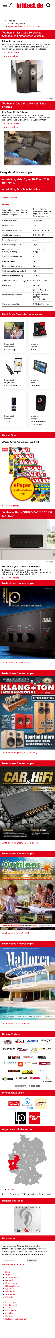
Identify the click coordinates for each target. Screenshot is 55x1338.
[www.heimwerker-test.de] (41, 1108)
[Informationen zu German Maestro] (14, 1057)
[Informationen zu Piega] (41, 1071)
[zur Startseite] (30, 5)
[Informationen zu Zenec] (34, 1086)
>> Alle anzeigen (10, 56)
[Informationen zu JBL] (20, 1065)
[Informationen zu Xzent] (20, 1086)
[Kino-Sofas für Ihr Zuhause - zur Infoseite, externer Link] (27, 148)
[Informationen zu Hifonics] (10, 1063)
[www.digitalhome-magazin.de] (14, 1108)
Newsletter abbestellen (13, 1264)
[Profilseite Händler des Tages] (27, 1219)
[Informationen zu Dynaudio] (9, 1048)
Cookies (9, 1313)
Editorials (9, 1297)
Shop (7, 1272)
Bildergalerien (12, 1286)
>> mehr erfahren (10, 505)
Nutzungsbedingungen (16, 1318)
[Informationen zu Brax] (46, 1041)
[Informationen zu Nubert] (27, 1072)
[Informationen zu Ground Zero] (27, 1057)
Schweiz (11, 1189)
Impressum (10, 1302)
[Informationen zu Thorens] (35, 1078)
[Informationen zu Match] (31, 1063)
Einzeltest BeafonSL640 (9, 418)
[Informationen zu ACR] (8, 1042)
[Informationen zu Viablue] (48, 1080)
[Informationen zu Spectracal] (21, 1078)
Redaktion (10, 1280)
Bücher (8, 1274)
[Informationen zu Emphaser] (22, 1049)
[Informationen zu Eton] (46, 1049)
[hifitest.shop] (34, 1122)
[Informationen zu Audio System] (19, 1042)
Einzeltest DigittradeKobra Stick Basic (12, 382)
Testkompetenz (12, 1277)
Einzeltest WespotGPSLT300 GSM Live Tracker (38, 420)
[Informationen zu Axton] (32, 1041)
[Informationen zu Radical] (8, 1079)
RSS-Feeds (10, 1291)
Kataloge (9, 1288)
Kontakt (9, 1316)
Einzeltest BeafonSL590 (35, 346)
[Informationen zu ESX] (34, 1050)
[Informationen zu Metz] (44, 1064)
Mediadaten (11, 1304)
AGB (7, 1307)
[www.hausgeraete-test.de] (27, 1108)
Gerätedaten (11, 1283)
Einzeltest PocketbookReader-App (9, 346)
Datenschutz (11, 1310)
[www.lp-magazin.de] (20, 1122)
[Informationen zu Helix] (41, 1057)
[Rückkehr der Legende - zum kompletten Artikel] (27, 77)
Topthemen (10, 1294)
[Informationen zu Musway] (14, 1071)
